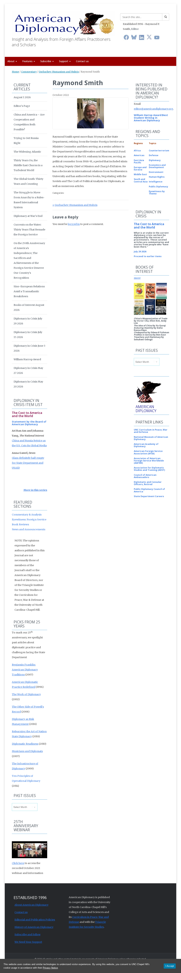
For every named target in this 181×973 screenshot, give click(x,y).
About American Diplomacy (31, 904)
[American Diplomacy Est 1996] (63, 22)
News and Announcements (28, 529)
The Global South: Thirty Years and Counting (28, 181)
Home (15, 71)
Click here (18, 863)
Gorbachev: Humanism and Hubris (59, 71)
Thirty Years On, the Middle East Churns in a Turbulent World (28, 165)
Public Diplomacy (158, 186)
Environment (156, 172)
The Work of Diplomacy (26, 694)
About (11, 61)
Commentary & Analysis (27, 514)
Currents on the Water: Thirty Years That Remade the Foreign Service (29, 229)
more (137, 278)
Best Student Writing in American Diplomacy (151, 117)
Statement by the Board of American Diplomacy (29, 423)
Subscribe (46, 61)
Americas (139, 155)
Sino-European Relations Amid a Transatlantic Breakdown (29, 291)
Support (64, 61)
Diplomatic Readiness (25, 743)
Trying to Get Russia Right (26, 141)
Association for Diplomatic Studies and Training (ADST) (149, 468)
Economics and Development (157, 166)
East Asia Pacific (139, 161)
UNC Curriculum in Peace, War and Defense (150, 431)
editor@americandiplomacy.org (153, 108)
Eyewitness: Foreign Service (29, 519)
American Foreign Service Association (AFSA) (148, 452)
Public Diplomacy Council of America (149, 490)
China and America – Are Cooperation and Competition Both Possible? (29, 122)
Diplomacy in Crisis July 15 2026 (28, 335)
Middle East (140, 174)
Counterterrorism (159, 150)
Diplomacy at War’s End (28, 216)
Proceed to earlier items (148, 256)
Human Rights (157, 176)
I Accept (169, 966)
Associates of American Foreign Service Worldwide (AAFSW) (149, 460)
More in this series (35, 490)
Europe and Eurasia (140, 168)
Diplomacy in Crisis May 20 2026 (28, 384)
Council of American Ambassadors (145, 476)
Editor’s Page (22, 106)
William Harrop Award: (148, 115)
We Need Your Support (28, 942)
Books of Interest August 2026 (29, 307)
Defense (153, 155)
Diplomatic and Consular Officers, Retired (148, 483)
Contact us (82, 61)
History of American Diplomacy (33, 927)
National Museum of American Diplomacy (151, 438)
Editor (135, 29)
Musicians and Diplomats (27, 751)
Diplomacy (155, 160)
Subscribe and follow (27, 934)
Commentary (29, 71)
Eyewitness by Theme (157, 192)
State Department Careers (149, 496)
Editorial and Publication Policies (34, 919)
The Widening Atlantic (27, 151)
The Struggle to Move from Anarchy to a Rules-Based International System (29, 200)
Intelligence (155, 181)
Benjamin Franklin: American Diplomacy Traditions (25, 669)
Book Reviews (20, 524)
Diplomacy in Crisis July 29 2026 (28, 321)
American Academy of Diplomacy (146, 445)
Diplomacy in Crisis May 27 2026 (28, 370)
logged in (74, 224)
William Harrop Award (27, 359)
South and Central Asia (141, 180)
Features (27, 61)
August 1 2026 (22, 97)
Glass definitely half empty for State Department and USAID (28, 462)
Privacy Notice (50, 967)
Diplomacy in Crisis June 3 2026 (29, 348)
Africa (137, 150)
